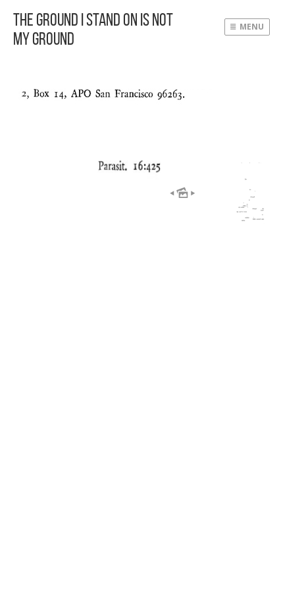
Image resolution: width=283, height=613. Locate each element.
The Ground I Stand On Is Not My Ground (93, 29)
